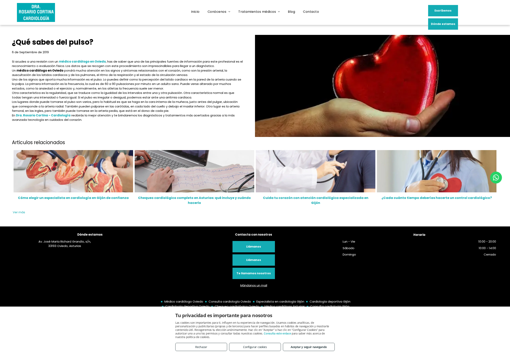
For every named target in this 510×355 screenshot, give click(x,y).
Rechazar (201, 347)
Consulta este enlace (277, 333)
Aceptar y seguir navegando (309, 347)
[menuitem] (195, 11)
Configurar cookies (255, 347)
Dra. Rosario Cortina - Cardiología (43, 115)
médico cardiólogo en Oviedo (82, 61)
